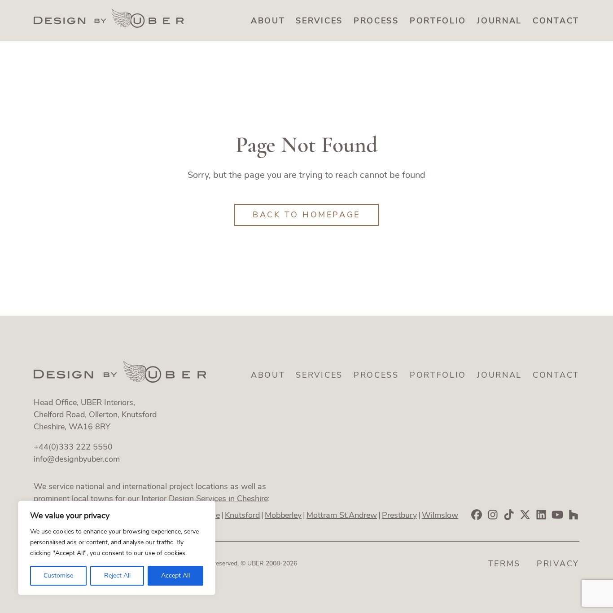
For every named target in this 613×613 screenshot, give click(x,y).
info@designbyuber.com (77, 459)
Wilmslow (440, 515)
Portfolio (438, 21)
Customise (58, 575)
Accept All (175, 575)
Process (376, 21)
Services (319, 21)
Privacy (558, 564)
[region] (116, 548)
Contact (556, 21)
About (268, 21)
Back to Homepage (306, 214)
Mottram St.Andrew (341, 515)
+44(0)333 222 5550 (73, 446)
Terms (504, 564)
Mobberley (283, 515)
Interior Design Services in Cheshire (204, 498)
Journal (499, 21)
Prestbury (399, 515)
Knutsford (242, 515)
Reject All (117, 575)
